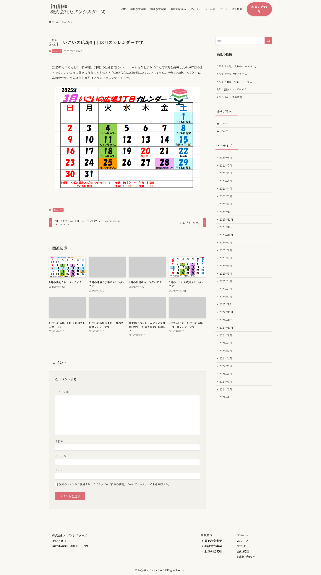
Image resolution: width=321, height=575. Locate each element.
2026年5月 (225, 181)
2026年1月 (225, 212)
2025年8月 (225, 250)
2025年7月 (225, 258)
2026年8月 (225, 157)
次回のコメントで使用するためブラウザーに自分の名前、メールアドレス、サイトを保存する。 (115, 484)
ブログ (224, 131)
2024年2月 (225, 389)
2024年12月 (226, 312)
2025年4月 (225, 281)
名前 (59, 441)
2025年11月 (226, 227)
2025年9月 (225, 243)
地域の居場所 (213, 551)
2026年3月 (225, 196)
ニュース (57, 51)
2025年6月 (225, 266)
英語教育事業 (213, 546)
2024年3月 (225, 381)
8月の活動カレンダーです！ (233, 89)
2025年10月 (226, 235)
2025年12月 (226, 219)
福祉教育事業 (213, 541)
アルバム (243, 535)
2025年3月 (225, 289)
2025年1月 (225, 304)
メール (60, 456)
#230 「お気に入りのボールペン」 (237, 66)
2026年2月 (225, 204)
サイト (59, 470)
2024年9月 (225, 335)
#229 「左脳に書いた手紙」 (233, 74)
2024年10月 (226, 327)
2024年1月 (225, 397)
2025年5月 (225, 273)
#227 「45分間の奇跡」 (231, 97)
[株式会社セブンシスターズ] (78, 9)
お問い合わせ (246, 557)
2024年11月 (226, 320)
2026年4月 (225, 188)
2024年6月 (225, 358)
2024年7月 (225, 351)
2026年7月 (225, 165)
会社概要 (243, 551)
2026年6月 (225, 173)
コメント (62, 392)
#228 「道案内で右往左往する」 (236, 82)
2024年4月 (225, 374)
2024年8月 (225, 343)
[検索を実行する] (268, 40)
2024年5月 (225, 366)
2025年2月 (225, 297)
